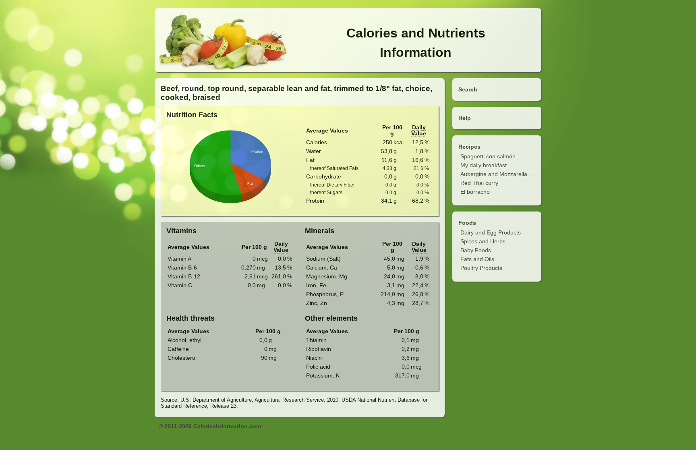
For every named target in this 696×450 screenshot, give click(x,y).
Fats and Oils (477, 259)
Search (467, 89)
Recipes (469, 146)
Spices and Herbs (482, 241)
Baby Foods (475, 250)
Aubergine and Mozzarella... (496, 174)
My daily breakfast (483, 165)
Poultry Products (481, 268)
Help (464, 118)
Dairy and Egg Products (490, 232)
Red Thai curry (479, 183)
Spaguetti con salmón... (490, 156)
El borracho (475, 192)
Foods (467, 223)
